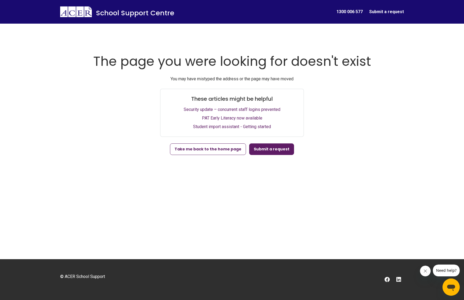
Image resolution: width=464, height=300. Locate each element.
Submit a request (386, 11)
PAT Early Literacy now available (232, 118)
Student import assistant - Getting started (232, 126)
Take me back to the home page (208, 149)
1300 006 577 (349, 11)
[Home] (76, 11)
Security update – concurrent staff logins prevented (232, 109)
